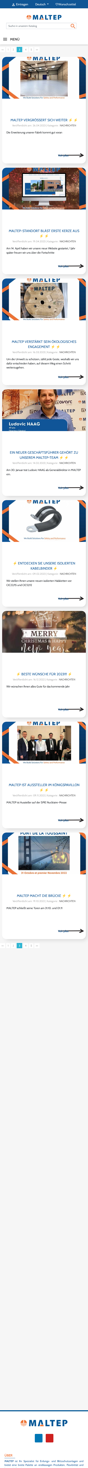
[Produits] (71, 155)
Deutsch (40, 4)
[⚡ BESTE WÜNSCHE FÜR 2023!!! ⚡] (44, 640)
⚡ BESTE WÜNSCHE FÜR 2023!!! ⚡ (44, 674)
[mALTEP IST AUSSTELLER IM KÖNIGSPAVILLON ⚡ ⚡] (44, 751)
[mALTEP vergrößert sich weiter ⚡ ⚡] (44, 86)
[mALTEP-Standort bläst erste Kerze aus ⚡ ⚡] (44, 197)
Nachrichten (68, 125)
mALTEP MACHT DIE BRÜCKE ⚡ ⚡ (44, 896)
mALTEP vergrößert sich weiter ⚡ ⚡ (44, 120)
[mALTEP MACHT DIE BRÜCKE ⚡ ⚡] (44, 862)
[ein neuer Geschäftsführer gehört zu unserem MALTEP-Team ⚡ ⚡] (44, 418)
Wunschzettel (65, 4)
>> (37, 49)
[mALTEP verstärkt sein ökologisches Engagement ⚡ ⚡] (44, 308)
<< (2, 49)
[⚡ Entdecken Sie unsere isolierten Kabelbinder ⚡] (44, 529)
